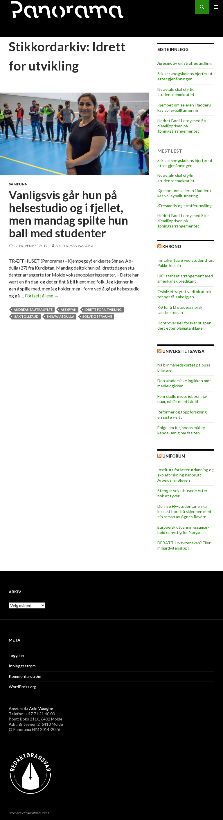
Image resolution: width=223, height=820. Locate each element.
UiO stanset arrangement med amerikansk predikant (185, 278)
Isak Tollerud (26, 316)
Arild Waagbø (41, 708)
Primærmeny (216, 7)
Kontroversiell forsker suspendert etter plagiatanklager (185, 325)
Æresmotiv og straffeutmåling (184, 63)
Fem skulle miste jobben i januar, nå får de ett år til (182, 399)
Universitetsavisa (183, 351)
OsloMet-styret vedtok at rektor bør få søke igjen (185, 294)
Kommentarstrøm (25, 676)
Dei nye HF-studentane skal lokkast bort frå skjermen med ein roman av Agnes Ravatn (184, 511)
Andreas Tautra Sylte (33, 309)
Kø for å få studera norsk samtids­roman (179, 310)
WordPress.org (22, 686)
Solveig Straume (97, 316)
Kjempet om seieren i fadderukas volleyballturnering (184, 107)
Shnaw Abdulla (60, 316)
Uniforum (173, 456)
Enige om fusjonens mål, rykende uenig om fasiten (181, 430)
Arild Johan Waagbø (74, 245)
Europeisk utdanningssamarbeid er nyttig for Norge (183, 530)
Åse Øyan (68, 309)
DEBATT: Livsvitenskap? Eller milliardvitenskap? (184, 545)
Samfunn (18, 184)
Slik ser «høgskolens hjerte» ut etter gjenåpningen (185, 76)
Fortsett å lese (42, 295)
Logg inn (16, 655)
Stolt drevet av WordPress (29, 813)
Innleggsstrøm (22, 665)
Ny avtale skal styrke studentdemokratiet (176, 92)
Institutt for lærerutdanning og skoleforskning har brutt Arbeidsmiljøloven (185, 475)
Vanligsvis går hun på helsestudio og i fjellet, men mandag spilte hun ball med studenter (68, 214)
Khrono (171, 246)
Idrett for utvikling (103, 309)
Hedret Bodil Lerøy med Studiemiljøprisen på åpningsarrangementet (183, 125)
